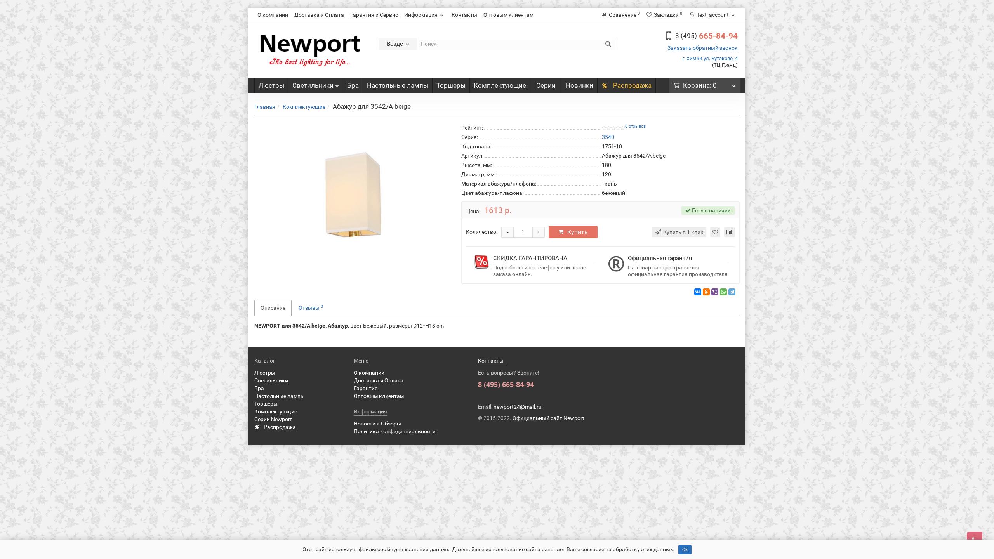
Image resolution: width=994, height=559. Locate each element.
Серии (546, 85)
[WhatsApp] (723, 291)
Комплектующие (500, 85)
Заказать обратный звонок (702, 48)
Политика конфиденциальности (395, 431)
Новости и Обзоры (377, 423)
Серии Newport (273, 419)
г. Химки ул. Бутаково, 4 (710, 58)
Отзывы (311, 307)
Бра (353, 85)
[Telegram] (731, 291)
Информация (421, 15)
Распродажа (632, 85)
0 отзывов (635, 126)
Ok (685, 549)
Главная (264, 107)
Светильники (313, 85)
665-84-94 (706, 36)
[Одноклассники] (706, 291)
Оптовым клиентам (508, 15)
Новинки (579, 85)
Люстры (271, 85)
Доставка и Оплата (319, 15)
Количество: (481, 232)
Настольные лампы (397, 85)
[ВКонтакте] (697, 291)
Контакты (464, 15)
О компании (272, 15)
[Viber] (714, 291)
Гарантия (366, 388)
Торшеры (451, 85)
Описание (273, 308)
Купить (577, 232)
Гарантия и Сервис (374, 15)
